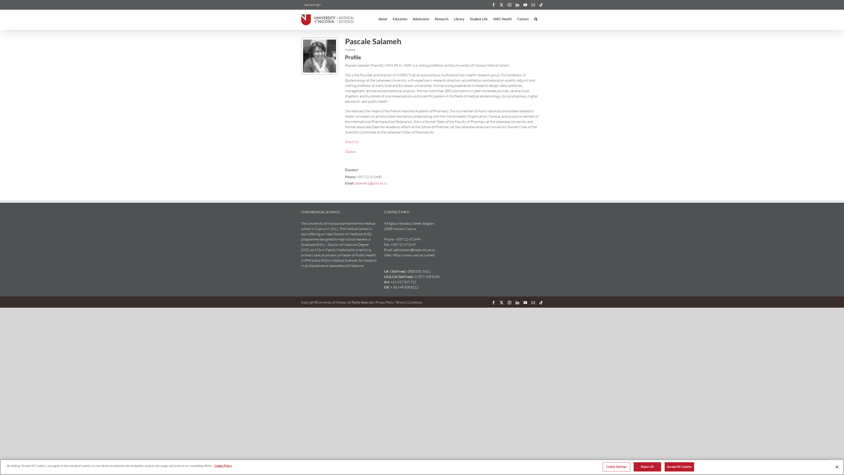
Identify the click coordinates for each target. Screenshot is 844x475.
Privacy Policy (385, 302)
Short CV (352, 142)
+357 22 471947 (403, 244)
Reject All (647, 466)
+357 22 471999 (407, 239)
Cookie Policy (223, 466)
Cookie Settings (616, 466)
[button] (535, 19)
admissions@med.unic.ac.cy (414, 250)
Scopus (350, 151)
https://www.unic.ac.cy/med (414, 255)
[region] (422, 467)
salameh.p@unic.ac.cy (371, 183)
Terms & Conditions (408, 302)
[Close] (837, 467)
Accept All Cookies (679, 466)
